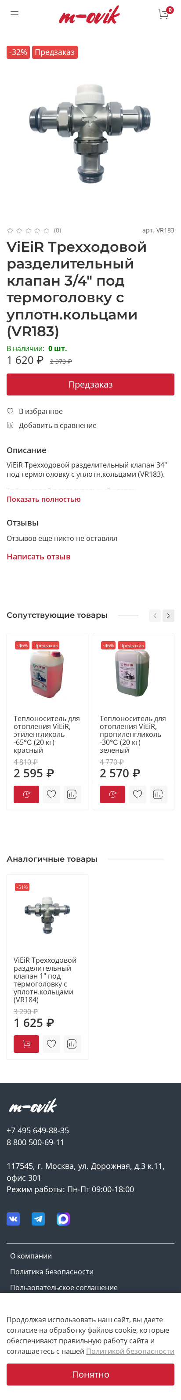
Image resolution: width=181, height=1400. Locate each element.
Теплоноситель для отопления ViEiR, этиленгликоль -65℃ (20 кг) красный (47, 734)
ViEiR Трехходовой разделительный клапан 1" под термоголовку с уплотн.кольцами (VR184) (45, 980)
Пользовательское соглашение (64, 1287)
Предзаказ (90, 384)
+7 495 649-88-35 (38, 1130)
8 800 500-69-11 (36, 1142)
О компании (31, 1256)
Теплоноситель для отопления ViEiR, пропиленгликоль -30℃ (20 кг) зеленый (133, 734)
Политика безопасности (52, 1272)
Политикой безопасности (130, 1351)
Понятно (90, 1374)
